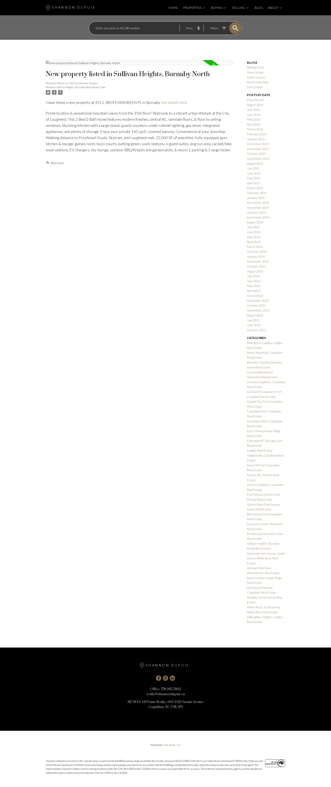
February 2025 (256, 193)
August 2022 (255, 315)
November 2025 (258, 149)
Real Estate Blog (257, 82)
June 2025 (254, 173)
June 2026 (254, 114)
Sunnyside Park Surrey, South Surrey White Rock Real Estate (266, 558)
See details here (174, 102)
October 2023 (256, 266)
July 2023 (253, 276)
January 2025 (256, 198)
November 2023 (258, 261)
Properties (192, 7)
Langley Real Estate (260, 450)
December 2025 (258, 144)
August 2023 (255, 271)
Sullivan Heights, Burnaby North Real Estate (80, 87)
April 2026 (253, 124)
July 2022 (253, 320)
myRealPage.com (171, 744)
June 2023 (254, 281)
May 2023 (253, 286)
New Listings (255, 72)
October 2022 (256, 305)
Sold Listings (255, 87)
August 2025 (255, 163)
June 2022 (254, 325)
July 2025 (253, 168)
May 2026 (253, 119)
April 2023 (253, 290)
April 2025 (253, 183)
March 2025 (255, 188)
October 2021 (256, 330)
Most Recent (255, 100)
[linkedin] (172, 678)
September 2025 (258, 158)
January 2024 (256, 256)
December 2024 (258, 202)
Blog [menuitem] (259, 7)
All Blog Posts (255, 67)
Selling (238, 7)
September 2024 (258, 217)
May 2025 (253, 178)
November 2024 (258, 207)
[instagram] (165, 678)
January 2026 (256, 139)
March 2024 (255, 246)
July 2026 (253, 109)
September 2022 (258, 310)
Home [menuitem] (173, 7)
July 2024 (253, 227)
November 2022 (258, 300)
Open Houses (256, 77)
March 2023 (255, 295)
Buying (217, 7)
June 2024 (254, 232)
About (273, 7)
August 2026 (255, 105)
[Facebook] (158, 678)
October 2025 (256, 153)
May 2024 (253, 237)
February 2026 (256, 134)
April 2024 (253, 242)
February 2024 (256, 251)
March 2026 (255, 129)
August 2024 (255, 222)
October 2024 (256, 212)
